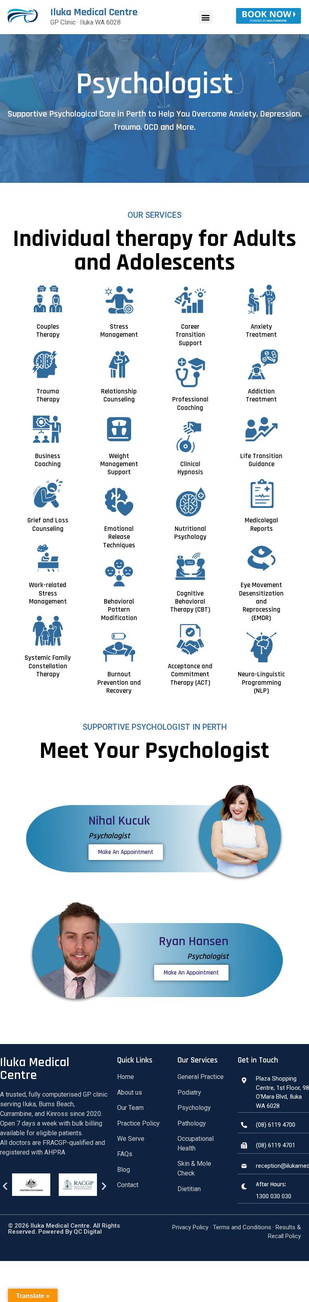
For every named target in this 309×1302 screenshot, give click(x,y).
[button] (205, 17)
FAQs (124, 1154)
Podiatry (189, 1092)
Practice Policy (138, 1123)
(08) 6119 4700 (275, 1124)
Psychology (194, 1108)
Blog (123, 1169)
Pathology (191, 1123)
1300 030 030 (273, 1196)
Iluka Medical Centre (94, 12)
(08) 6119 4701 (275, 1145)
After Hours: (271, 1184)
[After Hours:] (244, 1186)
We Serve (130, 1138)
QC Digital (87, 1231)
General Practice (200, 1077)
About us (129, 1092)
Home (125, 1077)
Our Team (130, 1108)
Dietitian (189, 1189)
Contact (127, 1185)
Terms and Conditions (242, 1227)
